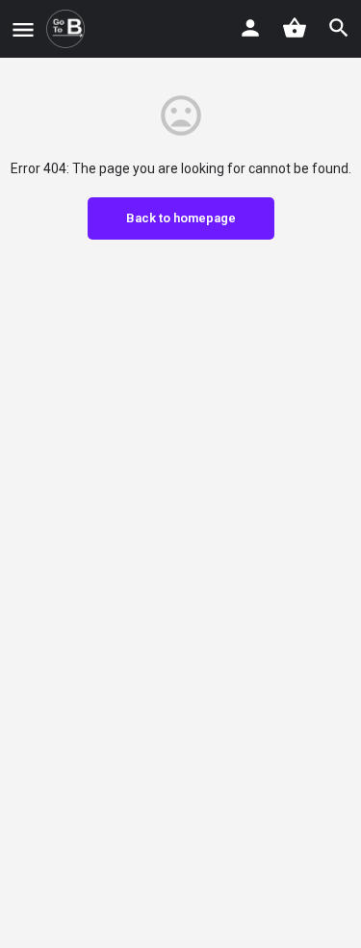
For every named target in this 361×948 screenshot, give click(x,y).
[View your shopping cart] (294, 27)
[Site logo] (68, 29)
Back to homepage (181, 218)
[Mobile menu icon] (23, 29)
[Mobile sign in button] (250, 27)
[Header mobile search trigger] (338, 27)
